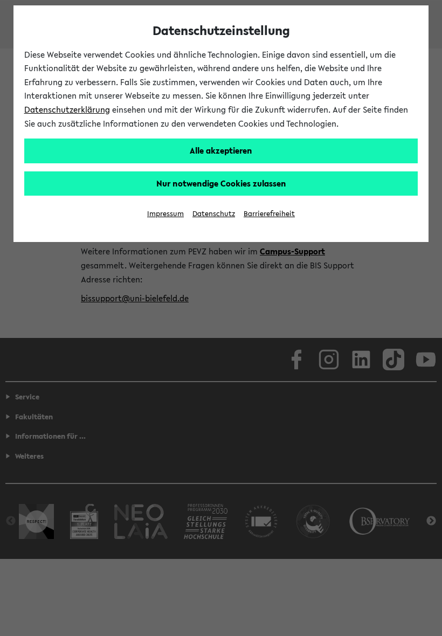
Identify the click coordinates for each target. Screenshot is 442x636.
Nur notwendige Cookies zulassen (221, 183)
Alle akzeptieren (221, 150)
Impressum (165, 214)
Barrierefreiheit (269, 214)
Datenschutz (213, 214)
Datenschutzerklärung (67, 109)
